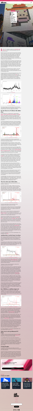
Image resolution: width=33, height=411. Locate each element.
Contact (16, 397)
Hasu (1, 218)
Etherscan (13, 105)
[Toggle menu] (31, 2)
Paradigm (13, 218)
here (7, 233)
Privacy (16, 401)
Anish (17, 217)
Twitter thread (6, 318)
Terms (16, 399)
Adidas (2, 114)
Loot (16, 74)
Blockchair (13, 92)
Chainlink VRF (16, 225)
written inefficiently (14, 259)
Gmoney (5, 114)
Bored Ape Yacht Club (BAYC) (11, 114)
